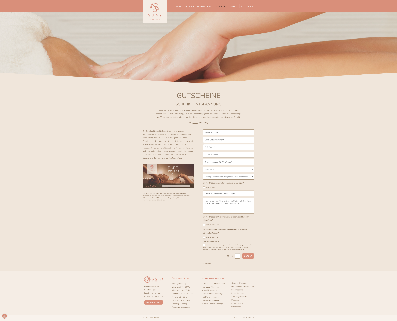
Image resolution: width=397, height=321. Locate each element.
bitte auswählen (212, 187)
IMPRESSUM (250, 318)
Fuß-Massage (237, 290)
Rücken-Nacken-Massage (212, 303)
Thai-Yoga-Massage (210, 287)
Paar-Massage (237, 293)
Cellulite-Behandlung (210, 300)
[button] (4, 316)
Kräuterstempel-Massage (212, 293)
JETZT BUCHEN (247, 6)
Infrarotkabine (237, 303)
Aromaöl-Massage (209, 290)
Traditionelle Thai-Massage (213, 283)
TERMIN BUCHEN (153, 302)
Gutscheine (236, 306)
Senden (248, 255)
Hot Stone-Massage (210, 297)
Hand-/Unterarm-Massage (242, 286)
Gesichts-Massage (239, 283)
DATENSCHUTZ (239, 318)
